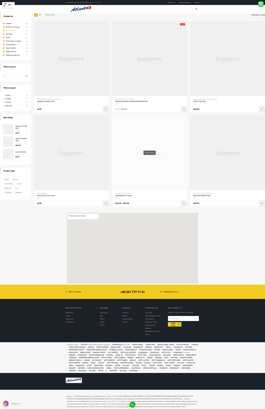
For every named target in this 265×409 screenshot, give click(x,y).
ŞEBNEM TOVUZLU (75, 360)
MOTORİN (81, 368)
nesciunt (19, 184)
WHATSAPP (113, 371)
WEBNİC (130, 358)
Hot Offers (129, 99)
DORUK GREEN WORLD (77, 347)
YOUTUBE (92, 371)
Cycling (7, 95)
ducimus (15, 179)
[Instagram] (6, 403)
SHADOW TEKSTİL (99, 352)
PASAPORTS (80, 365)
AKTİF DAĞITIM (109, 360)
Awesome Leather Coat (46, 101)
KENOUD (133, 360)
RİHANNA (158, 358)
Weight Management (54, 99)
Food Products (42, 99)
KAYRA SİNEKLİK (131, 350)
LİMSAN (178, 350)
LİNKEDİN (72, 371)
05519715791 (166, 352)
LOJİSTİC (101, 363)
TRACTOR (135, 365)
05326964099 (143, 352)
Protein (8, 38)
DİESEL (108, 368)
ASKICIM (91, 347)
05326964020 (154, 352)
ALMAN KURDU (116, 347)
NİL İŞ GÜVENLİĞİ (182, 344)
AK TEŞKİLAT (96, 360)
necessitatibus (8, 184)
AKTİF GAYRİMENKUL (121, 368)
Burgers (6, 179)
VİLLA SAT (180, 363)
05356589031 (178, 352)
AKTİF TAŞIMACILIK (158, 360)
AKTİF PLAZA (157, 363)
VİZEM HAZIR (150, 344)
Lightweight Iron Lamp (123, 195)
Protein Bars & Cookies (13, 41)
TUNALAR (194, 344)
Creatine (118, 193)
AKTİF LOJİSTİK (143, 360)
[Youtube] (185, 291)
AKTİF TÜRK (142, 355)
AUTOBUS (108, 365)
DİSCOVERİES (187, 365)
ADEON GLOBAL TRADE (165, 344)
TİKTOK (100, 371)
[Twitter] (189, 291)
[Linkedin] (193, 291)
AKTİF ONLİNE (169, 363)
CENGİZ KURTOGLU (150, 368)
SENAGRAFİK (138, 347)
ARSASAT (72, 368)
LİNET (166, 358)
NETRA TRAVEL (137, 344)
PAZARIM (110, 355)
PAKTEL (168, 347)
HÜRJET (150, 358)
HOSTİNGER (133, 371)
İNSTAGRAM (186, 368)
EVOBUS (160, 365)
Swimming (8, 106)
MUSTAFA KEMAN (186, 358)
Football (8, 99)
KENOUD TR (140, 358)
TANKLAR (177, 365)
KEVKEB (157, 350)
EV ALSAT (126, 365)
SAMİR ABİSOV (191, 355)
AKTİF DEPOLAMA (174, 360)
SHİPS (71, 365)
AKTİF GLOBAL (107, 358)
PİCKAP (168, 365)
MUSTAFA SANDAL (127, 363)
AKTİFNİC (174, 358)
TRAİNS (117, 365)
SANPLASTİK (73, 352)
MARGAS (148, 347)
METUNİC (123, 371)
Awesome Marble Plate (201, 195)
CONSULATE (191, 363)
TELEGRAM (82, 371)
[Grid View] (36, 15)
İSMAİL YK (119, 355)
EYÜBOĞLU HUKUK (116, 350)
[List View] (40, 15)
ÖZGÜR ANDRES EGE (96, 355)
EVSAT (89, 365)
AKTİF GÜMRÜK (74, 363)
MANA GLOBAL (167, 350)
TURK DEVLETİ (130, 355)
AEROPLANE (98, 365)
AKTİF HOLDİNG (112, 363)
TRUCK (144, 365)
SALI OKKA (167, 355)
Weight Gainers (11, 51)
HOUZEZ (147, 363)
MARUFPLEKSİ (85, 352)
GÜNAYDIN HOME (145, 350)
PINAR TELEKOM (102, 347)
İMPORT (85, 363)
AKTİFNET (84, 344)
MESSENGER (174, 368)
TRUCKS (152, 365)
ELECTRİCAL (136, 368)
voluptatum (18, 192)
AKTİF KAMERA (119, 358)
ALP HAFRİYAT (113, 352)
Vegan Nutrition (11, 48)
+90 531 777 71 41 (132, 292)
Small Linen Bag (199, 101)
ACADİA (87, 360)
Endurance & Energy (199, 99)
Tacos (17, 188)
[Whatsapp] (197, 291)
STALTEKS (188, 347)
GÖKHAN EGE (117, 344)
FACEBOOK (163, 368)
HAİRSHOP (72, 358)
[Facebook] (181, 291)
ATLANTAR (127, 347)
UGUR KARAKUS (155, 355)
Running (8, 102)
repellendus (7, 188)
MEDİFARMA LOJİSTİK (76, 350)
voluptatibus (8, 192)
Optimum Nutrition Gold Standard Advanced (131, 101)
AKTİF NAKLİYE (188, 360)
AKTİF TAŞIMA (122, 360)
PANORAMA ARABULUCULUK (97, 350)
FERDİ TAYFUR (178, 355)
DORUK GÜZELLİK (189, 350)
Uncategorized (10, 44)
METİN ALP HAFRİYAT (128, 352)
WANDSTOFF (158, 347)
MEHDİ (93, 363)
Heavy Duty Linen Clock (46, 195)
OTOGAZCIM (178, 347)
